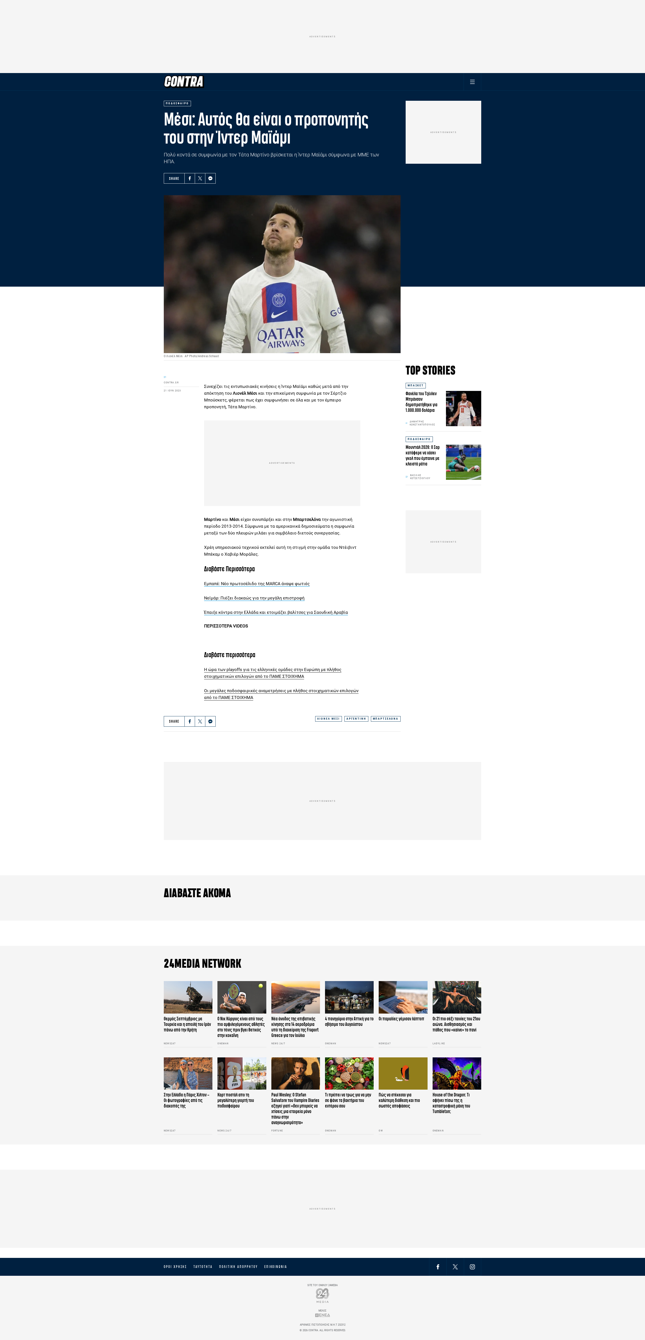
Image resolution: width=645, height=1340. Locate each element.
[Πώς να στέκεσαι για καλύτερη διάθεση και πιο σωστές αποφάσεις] (403, 1073)
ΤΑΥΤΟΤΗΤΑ (203, 1267)
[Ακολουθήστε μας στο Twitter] (455, 1266)
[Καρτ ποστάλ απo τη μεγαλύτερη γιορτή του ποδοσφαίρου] (241, 1073)
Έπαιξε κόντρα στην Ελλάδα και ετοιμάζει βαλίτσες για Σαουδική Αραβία (276, 612)
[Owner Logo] (322, 1295)
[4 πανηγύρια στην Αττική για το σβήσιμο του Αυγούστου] (349, 997)
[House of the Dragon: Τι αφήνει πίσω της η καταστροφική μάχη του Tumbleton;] (457, 1073)
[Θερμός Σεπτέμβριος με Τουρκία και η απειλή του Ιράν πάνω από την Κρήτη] (188, 997)
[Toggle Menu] (472, 81)
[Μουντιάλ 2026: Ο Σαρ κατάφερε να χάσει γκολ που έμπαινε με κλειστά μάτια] (463, 462)
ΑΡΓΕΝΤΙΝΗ (356, 718)
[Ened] (322, 1315)
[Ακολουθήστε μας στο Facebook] (437, 1266)
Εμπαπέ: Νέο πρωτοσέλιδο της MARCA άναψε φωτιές (257, 583)
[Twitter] (200, 178)
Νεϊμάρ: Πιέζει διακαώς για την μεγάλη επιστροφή (254, 597)
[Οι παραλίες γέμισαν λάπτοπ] (403, 997)
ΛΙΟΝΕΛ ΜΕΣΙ (328, 718)
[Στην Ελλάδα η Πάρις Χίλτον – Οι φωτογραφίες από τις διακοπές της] (188, 1073)
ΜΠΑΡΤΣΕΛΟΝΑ (386, 718)
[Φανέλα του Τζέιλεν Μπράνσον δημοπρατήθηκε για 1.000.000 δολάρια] (463, 408)
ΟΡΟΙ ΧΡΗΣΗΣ (175, 1267)
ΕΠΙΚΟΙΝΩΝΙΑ (275, 1267)
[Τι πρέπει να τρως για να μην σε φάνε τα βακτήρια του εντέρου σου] (349, 1073)
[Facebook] (190, 178)
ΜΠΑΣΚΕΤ (416, 385)
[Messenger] (210, 178)
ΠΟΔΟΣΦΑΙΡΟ (419, 439)
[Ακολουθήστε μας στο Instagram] (472, 1266)
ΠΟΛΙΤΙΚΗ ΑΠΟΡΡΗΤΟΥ (238, 1267)
